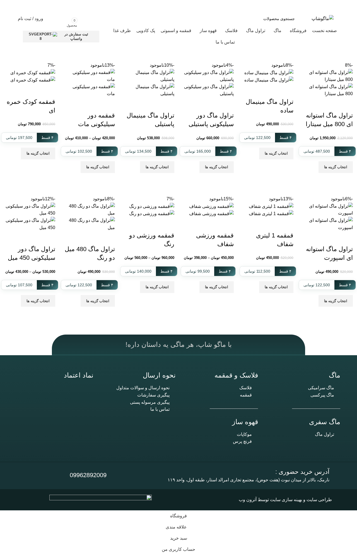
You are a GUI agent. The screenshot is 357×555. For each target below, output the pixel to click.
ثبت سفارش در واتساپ (76, 36)
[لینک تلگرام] (28, 6)
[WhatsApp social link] (39, 6)
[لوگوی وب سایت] (323, 18)
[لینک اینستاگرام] (50, 6)
